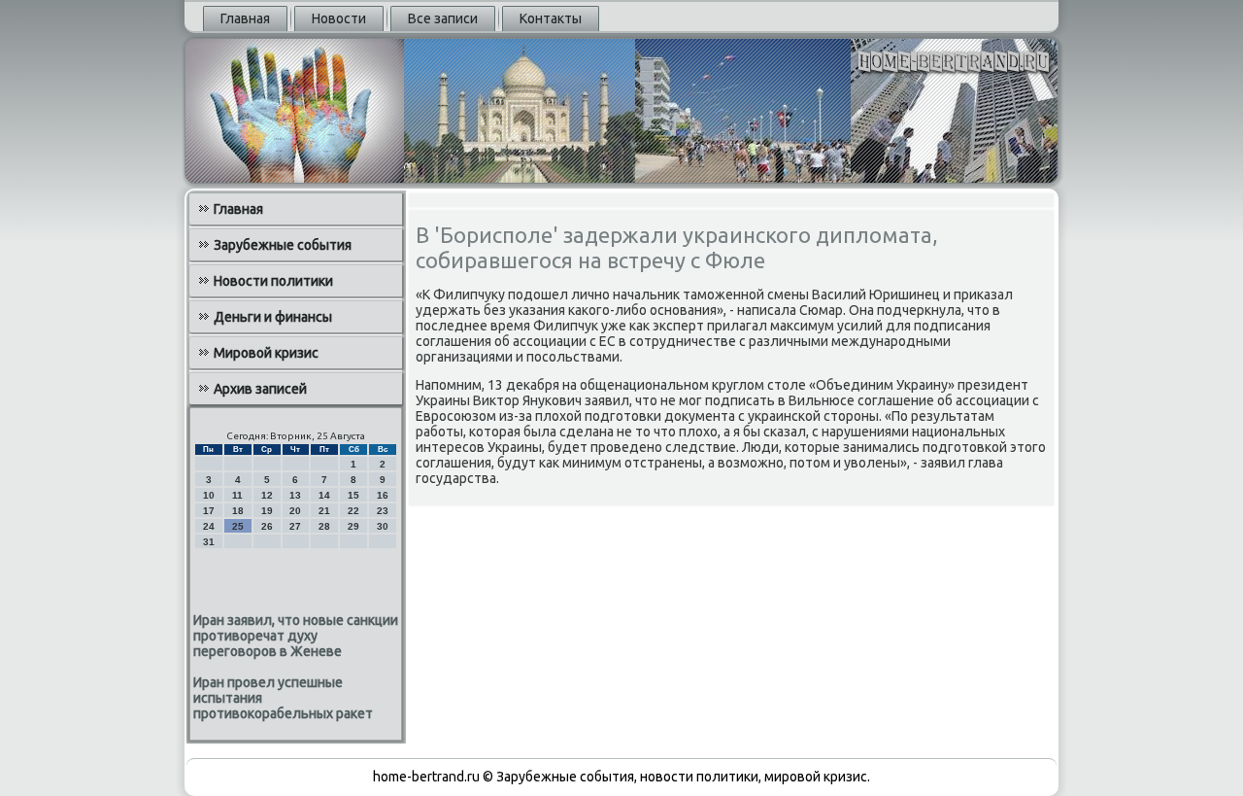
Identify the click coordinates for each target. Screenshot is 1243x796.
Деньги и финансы (273, 317)
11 (237, 495)
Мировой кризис (266, 353)
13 (295, 495)
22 (353, 510)
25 (238, 526)
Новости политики (273, 281)
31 (209, 541)
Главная (245, 18)
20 (295, 510)
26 (267, 526)
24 (209, 526)
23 (382, 510)
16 (382, 495)
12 (267, 495)
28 (324, 526)
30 (382, 526)
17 (209, 510)
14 (324, 495)
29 (353, 526)
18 (238, 510)
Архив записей (260, 389)
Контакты (551, 18)
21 (324, 510)
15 (353, 495)
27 (295, 526)
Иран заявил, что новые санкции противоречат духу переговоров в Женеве (295, 635)
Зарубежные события (283, 245)
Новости (339, 18)
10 (209, 495)
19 (267, 510)
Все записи (443, 18)
